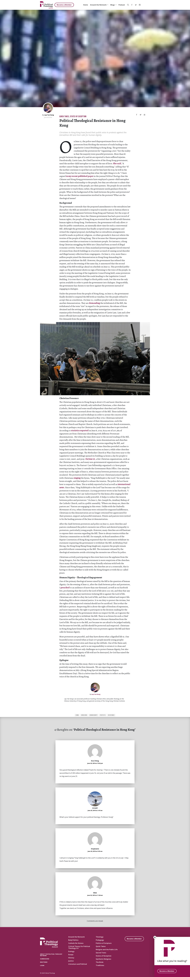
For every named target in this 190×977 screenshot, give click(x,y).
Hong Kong (84, 715)
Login (42, 965)
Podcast (122, 5)
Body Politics (73, 940)
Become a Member (64, 5)
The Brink (99, 962)
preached (65, 587)
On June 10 (90, 459)
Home (85, 5)
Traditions (100, 965)
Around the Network (98, 5)
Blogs (112, 5)
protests (102, 715)
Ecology (71, 951)
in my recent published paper (79, 176)
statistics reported (79, 430)
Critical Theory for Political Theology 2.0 (79, 947)
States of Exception (78, 116)
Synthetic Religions (103, 959)
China (77, 715)
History (71, 958)
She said (117, 163)
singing (77, 477)
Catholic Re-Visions (75, 943)
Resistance (111, 715)
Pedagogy (100, 940)
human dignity (93, 715)
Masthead (43, 962)
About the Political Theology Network (51, 954)
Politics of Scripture (104, 943)
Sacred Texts (101, 953)
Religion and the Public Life (107, 949)
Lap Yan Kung (49, 115)
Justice (71, 961)
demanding (94, 303)
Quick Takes (64, 116)
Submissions (44, 959)
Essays (70, 954)
